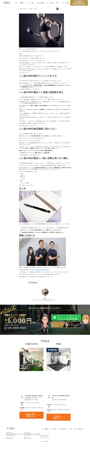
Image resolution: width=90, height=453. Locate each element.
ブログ (57, 3)
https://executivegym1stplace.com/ (40, 269)
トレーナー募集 (65, 3)
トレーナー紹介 (30, 3)
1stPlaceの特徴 (40, 3)
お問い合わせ (80, 428)
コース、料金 (69, 428)
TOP (16, 3)
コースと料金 (50, 3)
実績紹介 (22, 3)
